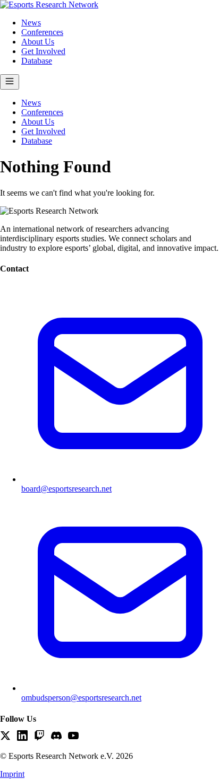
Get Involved (43, 51)
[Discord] (56, 736)
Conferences (42, 32)
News (31, 22)
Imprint (12, 773)
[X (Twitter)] (5, 736)
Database (36, 60)
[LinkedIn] (22, 736)
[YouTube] (73, 736)
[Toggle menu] (9, 82)
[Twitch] (39, 736)
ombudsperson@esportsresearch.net (81, 697)
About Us (37, 41)
